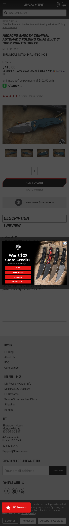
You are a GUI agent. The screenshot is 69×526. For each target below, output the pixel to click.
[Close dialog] (65, 243)
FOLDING (18, 277)
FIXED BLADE (18, 272)
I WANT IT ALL (18, 282)
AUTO (18, 268)
